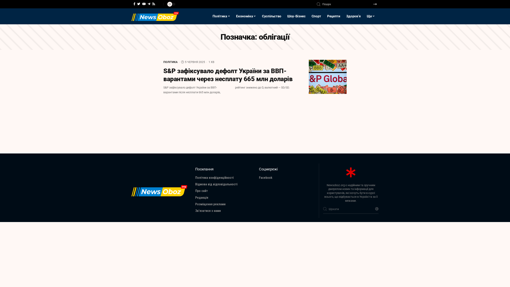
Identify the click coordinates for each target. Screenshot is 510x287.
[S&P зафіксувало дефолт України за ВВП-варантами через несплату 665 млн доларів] (328, 77)
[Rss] (153, 4)
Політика (170, 62)
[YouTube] (144, 4)
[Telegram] (149, 4)
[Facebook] (134, 4)
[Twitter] (138, 4)
